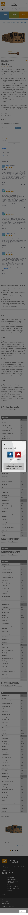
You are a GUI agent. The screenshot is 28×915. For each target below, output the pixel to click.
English (21, 911)
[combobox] (22, 911)
